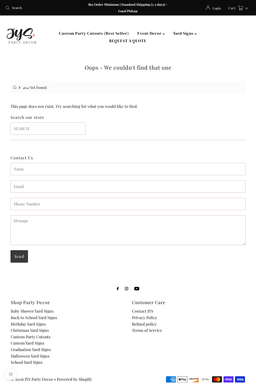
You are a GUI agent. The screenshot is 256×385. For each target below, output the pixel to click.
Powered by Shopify (74, 379)
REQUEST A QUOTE (127, 40)
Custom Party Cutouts (30, 336)
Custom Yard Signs (27, 343)
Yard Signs (183, 33)
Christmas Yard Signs (30, 330)
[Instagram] (126, 288)
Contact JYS (142, 311)
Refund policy (144, 324)
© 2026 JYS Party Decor (32, 379)
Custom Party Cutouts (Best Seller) (94, 33)
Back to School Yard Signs (34, 317)
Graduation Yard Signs (31, 349)
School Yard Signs (26, 362)
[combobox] (43, 8)
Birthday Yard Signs (28, 324)
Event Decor (150, 33)
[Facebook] (118, 288)
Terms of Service (147, 330)
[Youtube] (136, 288)
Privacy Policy (144, 317)
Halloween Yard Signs (30, 356)
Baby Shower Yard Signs (32, 311)
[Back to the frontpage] (15, 87)
